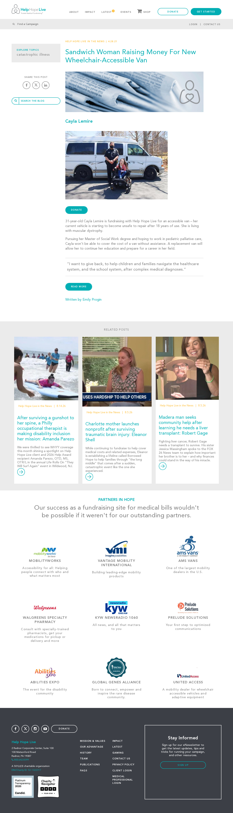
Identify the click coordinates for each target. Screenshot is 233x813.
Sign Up (183, 765)
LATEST (117, 747)
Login (193, 24)
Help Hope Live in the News (85, 41)
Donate (172, 12)
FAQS (83, 770)
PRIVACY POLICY (123, 764)
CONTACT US (121, 758)
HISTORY (86, 753)
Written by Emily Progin (83, 300)
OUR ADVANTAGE (91, 747)
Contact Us (212, 24)
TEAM (84, 758)
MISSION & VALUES (92, 741)
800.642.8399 (21, 760)
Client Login (122, 770)
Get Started (206, 12)
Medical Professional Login (122, 779)
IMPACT (117, 741)
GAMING (118, 753)
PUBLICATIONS (90, 764)
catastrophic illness (33, 55)
